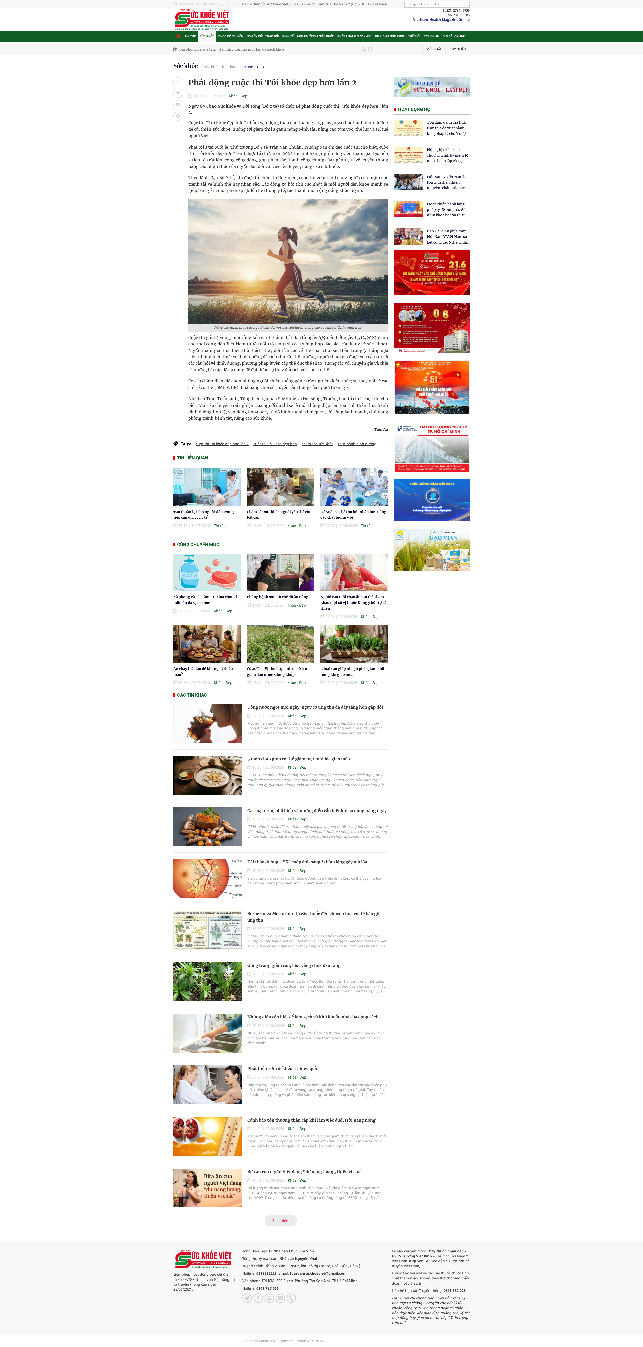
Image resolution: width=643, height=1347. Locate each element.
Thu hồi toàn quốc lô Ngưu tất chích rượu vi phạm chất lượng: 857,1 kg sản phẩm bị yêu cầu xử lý (263, 49)
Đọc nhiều (457, 49)
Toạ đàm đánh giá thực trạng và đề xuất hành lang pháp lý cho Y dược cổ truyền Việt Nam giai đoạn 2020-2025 (447, 128)
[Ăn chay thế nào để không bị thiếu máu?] (207, 644)
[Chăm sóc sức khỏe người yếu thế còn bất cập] (280, 487)
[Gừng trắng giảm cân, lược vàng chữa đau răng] (207, 981)
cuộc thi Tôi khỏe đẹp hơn (275, 443)
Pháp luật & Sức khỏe (354, 36)
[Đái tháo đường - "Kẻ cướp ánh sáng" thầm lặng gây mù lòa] (207, 878)
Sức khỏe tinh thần (220, 67)
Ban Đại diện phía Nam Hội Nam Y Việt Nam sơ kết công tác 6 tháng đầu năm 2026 (448, 237)
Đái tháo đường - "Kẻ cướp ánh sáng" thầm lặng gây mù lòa (307, 861)
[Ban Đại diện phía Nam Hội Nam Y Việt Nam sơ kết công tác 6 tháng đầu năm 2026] (408, 236)
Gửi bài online (454, 36)
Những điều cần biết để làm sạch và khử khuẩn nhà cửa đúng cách (313, 1016)
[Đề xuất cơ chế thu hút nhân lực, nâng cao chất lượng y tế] (354, 487)
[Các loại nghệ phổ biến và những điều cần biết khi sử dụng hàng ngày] (207, 826)
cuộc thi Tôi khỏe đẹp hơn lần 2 (222, 443)
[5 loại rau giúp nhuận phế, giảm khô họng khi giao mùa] (354, 644)
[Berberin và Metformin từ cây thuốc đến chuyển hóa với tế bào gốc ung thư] (207, 930)
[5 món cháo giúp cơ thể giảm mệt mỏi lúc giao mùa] (207, 775)
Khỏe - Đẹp (254, 67)
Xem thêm (280, 1220)
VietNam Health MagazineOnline (441, 19)
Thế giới (414, 36)
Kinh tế (288, 36)
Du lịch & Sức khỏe (390, 36)
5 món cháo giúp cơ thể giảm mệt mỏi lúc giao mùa (298, 758)
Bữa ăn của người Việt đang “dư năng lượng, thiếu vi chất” (306, 1171)
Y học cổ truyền (230, 36)
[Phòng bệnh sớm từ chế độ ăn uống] (280, 572)
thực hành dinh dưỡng (357, 443)
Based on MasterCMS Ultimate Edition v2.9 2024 (282, 1340)
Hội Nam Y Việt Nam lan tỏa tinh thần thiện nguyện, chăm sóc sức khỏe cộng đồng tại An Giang (448, 183)
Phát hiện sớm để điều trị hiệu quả (282, 1068)
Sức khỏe (207, 36)
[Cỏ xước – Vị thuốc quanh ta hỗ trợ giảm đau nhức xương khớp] (280, 644)
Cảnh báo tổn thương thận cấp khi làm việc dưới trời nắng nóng (311, 1120)
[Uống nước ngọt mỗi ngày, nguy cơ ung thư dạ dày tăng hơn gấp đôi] (207, 723)
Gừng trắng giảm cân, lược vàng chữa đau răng (294, 965)
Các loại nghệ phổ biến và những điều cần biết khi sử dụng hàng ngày (317, 810)
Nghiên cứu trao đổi (263, 36)
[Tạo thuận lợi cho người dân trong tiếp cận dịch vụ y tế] (207, 487)
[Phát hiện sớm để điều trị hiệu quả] (207, 1084)
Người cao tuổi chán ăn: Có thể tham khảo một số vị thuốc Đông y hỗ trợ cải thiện (354, 603)
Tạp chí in (431, 36)
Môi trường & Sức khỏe (315, 36)
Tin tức (190, 36)
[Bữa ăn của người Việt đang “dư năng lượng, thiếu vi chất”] (207, 1188)
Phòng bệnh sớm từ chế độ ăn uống (277, 597)
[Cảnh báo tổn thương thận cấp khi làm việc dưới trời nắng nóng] (207, 1136)
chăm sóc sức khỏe (317, 443)
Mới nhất (434, 49)
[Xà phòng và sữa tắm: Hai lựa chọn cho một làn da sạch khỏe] (207, 572)
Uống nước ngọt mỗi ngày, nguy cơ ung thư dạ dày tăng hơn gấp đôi (315, 707)
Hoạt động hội (415, 109)
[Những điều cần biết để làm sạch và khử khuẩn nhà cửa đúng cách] (207, 1033)
